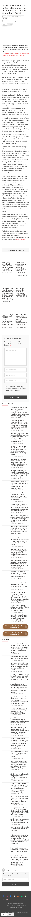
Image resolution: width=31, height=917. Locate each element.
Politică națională (12, 16)
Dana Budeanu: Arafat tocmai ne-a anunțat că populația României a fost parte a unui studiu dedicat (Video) (21, 268)
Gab (28, 53)
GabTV (17, 55)
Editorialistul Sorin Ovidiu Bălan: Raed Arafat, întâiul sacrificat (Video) (21, 292)
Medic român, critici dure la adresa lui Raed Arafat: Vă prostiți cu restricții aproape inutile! (7, 266)
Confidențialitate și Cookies (16, 905)
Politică (4, 16)
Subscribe (15, 884)
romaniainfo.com (16, 53)
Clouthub (5, 55)
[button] (7, 24)
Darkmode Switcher (15, 904)
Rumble (22, 55)
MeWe (24, 53)
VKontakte (12, 55)
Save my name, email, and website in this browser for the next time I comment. (16, 388)
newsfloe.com (20, 240)
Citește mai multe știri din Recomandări (14, 626)
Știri (19, 16)
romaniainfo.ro (7, 53)
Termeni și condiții (16, 907)
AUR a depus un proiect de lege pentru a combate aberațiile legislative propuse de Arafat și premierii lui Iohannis (21, 320)
